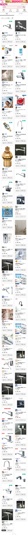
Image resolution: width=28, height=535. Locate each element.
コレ (5, 41)
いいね (11, 41)
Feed (3, 10)
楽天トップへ (24, 4)
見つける (10, 10)
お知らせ (17, 10)
